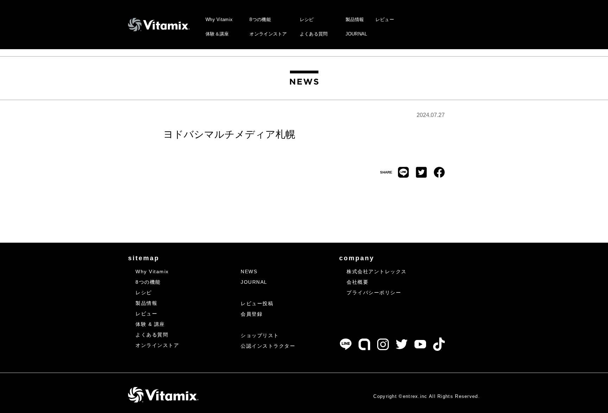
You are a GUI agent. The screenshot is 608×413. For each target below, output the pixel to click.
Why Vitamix (219, 19)
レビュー (384, 19)
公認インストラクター (268, 346)
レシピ (307, 19)
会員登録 (251, 314)
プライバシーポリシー (374, 292)
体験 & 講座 (150, 324)
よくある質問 (314, 34)
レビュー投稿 (257, 303)
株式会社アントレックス (377, 271)
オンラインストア (268, 34)
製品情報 (355, 19)
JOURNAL (356, 34)
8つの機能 (260, 19)
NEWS (249, 271)
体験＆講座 (217, 34)
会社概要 (357, 282)
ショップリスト (260, 335)
